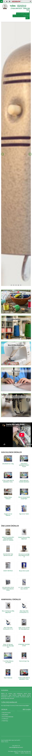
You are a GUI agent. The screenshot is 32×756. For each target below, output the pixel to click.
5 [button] (20, 399)
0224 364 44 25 (17, 8)
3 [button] (16, 399)
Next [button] (29, 211)
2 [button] (13, 399)
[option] (16, 211)
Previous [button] (2, 211)
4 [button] (18, 399)
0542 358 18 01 (27, 9)
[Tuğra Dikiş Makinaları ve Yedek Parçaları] (4, 6)
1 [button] (11, 399)
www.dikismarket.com (17, 16)
